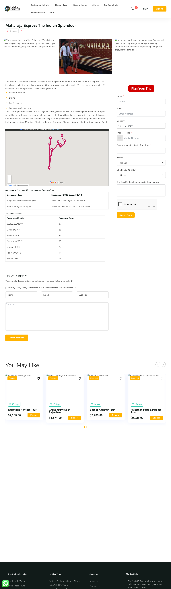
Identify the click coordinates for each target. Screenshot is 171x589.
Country (121, 120)
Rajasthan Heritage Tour (22, 409)
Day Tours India (111, 5)
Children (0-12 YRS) (126, 169)
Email (119, 108)
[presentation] (158, 364)
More (51, 12)
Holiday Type (61, 5)
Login (145, 8)
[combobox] (141, 126)
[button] (84, 427)
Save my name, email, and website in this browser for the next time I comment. (42, 288)
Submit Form (125, 215)
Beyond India (79, 5)
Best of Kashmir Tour (102, 409)
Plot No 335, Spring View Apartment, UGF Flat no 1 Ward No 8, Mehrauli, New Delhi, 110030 (145, 584)
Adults (120, 157)
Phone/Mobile (123, 132)
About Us (94, 581)
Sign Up (159, 8)
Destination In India (40, 5)
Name (119, 96)
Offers (95, 5)
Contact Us (95, 586)
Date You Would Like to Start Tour (133, 145)
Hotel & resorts (38, 12)
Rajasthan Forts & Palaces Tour (146, 411)
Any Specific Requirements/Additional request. (138, 182)
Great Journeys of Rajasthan (59, 411)
